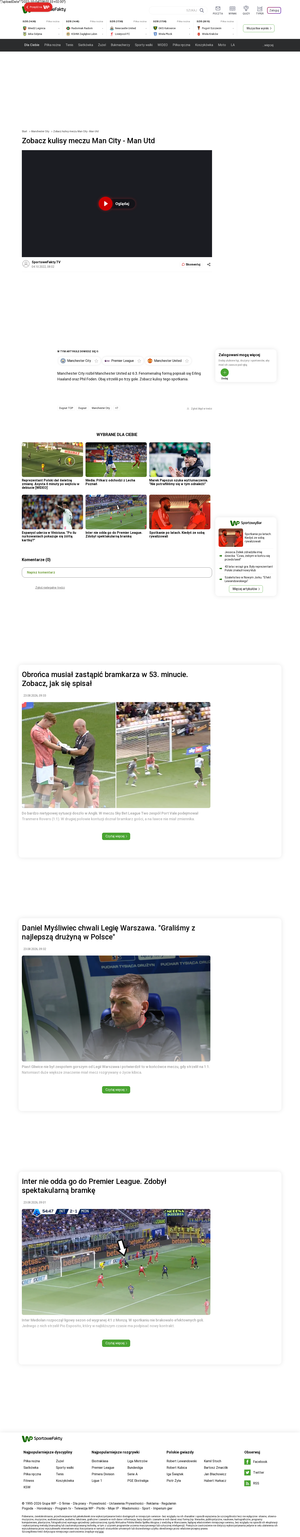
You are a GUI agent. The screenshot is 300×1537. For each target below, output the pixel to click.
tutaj (101, 1531)
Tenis (69, 45)
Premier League (103, 1468)
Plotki (100, 1508)
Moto (222, 45)
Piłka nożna (52, 45)
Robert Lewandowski (182, 1461)
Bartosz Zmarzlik (216, 1468)
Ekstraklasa (100, 1461)
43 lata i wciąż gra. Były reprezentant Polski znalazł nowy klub (249, 568)
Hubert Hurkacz (215, 1481)
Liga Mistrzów (137, 1461)
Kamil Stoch (212, 1461)
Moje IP (113, 1508)
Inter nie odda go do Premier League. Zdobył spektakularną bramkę (114, 534)
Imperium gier (162, 1508)
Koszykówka (204, 45)
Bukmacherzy (120, 45)
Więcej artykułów (244, 589)
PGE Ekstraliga (137, 1481)
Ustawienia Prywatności (126, 1503)
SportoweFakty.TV (46, 262)
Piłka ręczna (181, 45)
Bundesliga (135, 1468)
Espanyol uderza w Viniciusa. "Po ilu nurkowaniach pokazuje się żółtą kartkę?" (49, 536)
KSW (26, 1487)
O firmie (64, 1503)
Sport (146, 1508)
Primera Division (103, 1474)
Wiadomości (130, 1508)
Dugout (82, 408)
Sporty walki (144, 45)
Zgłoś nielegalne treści (50, 587)
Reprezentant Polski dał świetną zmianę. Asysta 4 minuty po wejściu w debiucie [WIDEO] (50, 484)
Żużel (102, 45)
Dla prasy (79, 1503)
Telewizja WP (83, 1508)
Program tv (63, 1508)
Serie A (132, 1474)
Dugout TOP (66, 408)
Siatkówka (85, 45)
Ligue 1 (97, 1481)
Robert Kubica (177, 1468)
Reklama (152, 1503)
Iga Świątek (175, 1474)
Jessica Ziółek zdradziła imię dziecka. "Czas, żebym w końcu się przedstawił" (247, 556)
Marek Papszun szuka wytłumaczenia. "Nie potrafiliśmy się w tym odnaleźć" (178, 482)
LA (233, 45)
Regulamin (168, 1503)
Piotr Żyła (174, 1481)
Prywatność (97, 1503)
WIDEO (163, 45)
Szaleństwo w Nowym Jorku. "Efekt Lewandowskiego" (248, 579)
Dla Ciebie (31, 45)
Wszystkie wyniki (258, 28)
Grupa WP (49, 1503)
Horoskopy (44, 1508)
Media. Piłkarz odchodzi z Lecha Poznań (110, 482)
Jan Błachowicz (215, 1474)
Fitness (28, 1481)
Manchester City (40, 131)
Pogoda (27, 1508)
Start (24, 131)
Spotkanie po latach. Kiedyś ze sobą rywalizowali (176, 534)
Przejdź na (36, 7)
